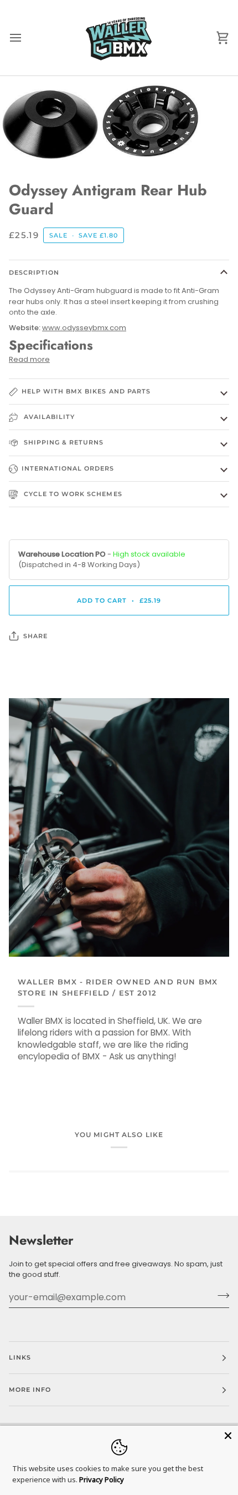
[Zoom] (20, 143)
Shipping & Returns (63, 442)
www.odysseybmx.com (84, 327)
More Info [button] (30, 1389)
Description (34, 272)
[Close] (228, 1435)
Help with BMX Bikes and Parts (86, 391)
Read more (29, 359)
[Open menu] (25, 37)
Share (35, 636)
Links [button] (20, 1357)
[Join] (220, 1296)
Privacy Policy (101, 1479)
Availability (48, 417)
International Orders (68, 468)
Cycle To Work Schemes (72, 494)
